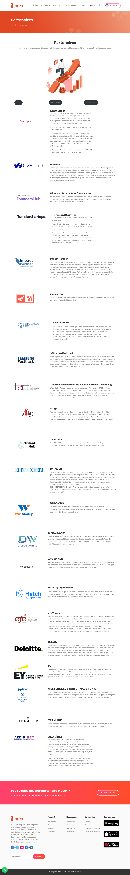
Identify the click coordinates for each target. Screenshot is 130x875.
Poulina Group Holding (89, 472)
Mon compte (70, 825)
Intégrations (70, 828)
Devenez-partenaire (108, 793)
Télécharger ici (56, 146)
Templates (51, 831)
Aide (73, 5)
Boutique (56, 5)
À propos (36, 5)
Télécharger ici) (56, 130)
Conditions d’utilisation (92, 828)
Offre (46, 5)
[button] (100, 5)
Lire (65, 5)
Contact (82, 5)
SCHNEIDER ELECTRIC (58, 487)
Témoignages (70, 831)
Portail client (114, 5)
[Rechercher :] (23, 856)
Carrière (87, 825)
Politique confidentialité (92, 831)
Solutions (51, 828)
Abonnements (52, 822)
